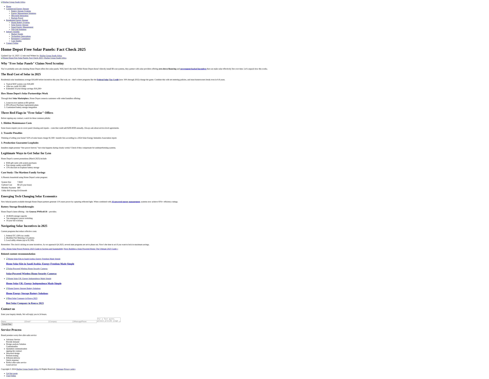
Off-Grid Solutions (18, 29)
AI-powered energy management (126, 202)
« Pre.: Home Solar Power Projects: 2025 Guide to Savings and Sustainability (32, 249)
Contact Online (12, 43)
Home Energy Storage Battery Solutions (27, 293)
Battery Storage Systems (21, 11)
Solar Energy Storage (19, 25)
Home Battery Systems (20, 22)
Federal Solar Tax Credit (108, 80)
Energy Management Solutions (23, 13)
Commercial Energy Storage (17, 9)
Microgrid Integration (19, 16)
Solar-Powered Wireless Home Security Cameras (31, 273)
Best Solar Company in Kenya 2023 (25, 303)
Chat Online (11, 376)
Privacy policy (70, 369)
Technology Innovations (21, 36)
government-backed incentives (193, 69)
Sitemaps (59, 369)
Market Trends (17, 34)
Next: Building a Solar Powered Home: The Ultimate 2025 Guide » (91, 249)
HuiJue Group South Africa (51, 56)
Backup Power (17, 18)
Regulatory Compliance (20, 38)
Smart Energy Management (22, 27)
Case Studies (16, 41)
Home (8, 6)
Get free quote (12, 373)
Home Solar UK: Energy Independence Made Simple (33, 283)
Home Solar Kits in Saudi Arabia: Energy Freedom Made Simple (40, 263)
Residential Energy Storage (17, 20)
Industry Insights (12, 32)
